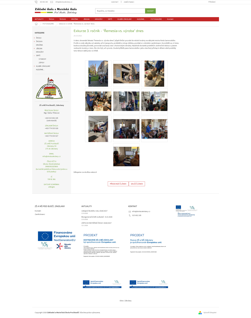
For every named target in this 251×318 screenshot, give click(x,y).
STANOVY (42, 59)
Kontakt (114, 2)
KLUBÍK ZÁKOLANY (43, 66)
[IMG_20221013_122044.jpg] (126, 98)
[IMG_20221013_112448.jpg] (98, 128)
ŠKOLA (38, 38)
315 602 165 (136, 215)
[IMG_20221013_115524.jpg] (126, 125)
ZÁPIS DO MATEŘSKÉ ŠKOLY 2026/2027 (96, 223)
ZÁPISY (41, 62)
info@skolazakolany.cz (141, 211)
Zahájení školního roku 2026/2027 (94, 211)
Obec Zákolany (125, 300)
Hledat (150, 11)
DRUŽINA (39, 45)
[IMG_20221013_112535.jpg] (154, 73)
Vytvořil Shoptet (210, 312)
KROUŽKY (40, 52)
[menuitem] (39, 19)
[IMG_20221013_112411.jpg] (98, 98)
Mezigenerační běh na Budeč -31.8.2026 (96, 217)
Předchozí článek (118, 184)
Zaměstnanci (129, 2)
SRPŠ (38, 55)
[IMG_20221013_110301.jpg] (126, 70)
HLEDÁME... (40, 69)
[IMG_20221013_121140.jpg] (154, 98)
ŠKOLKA (39, 41)
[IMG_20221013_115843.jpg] (154, 125)
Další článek (137, 184)
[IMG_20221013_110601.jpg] (98, 73)
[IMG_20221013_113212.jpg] (126, 153)
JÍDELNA (39, 48)
